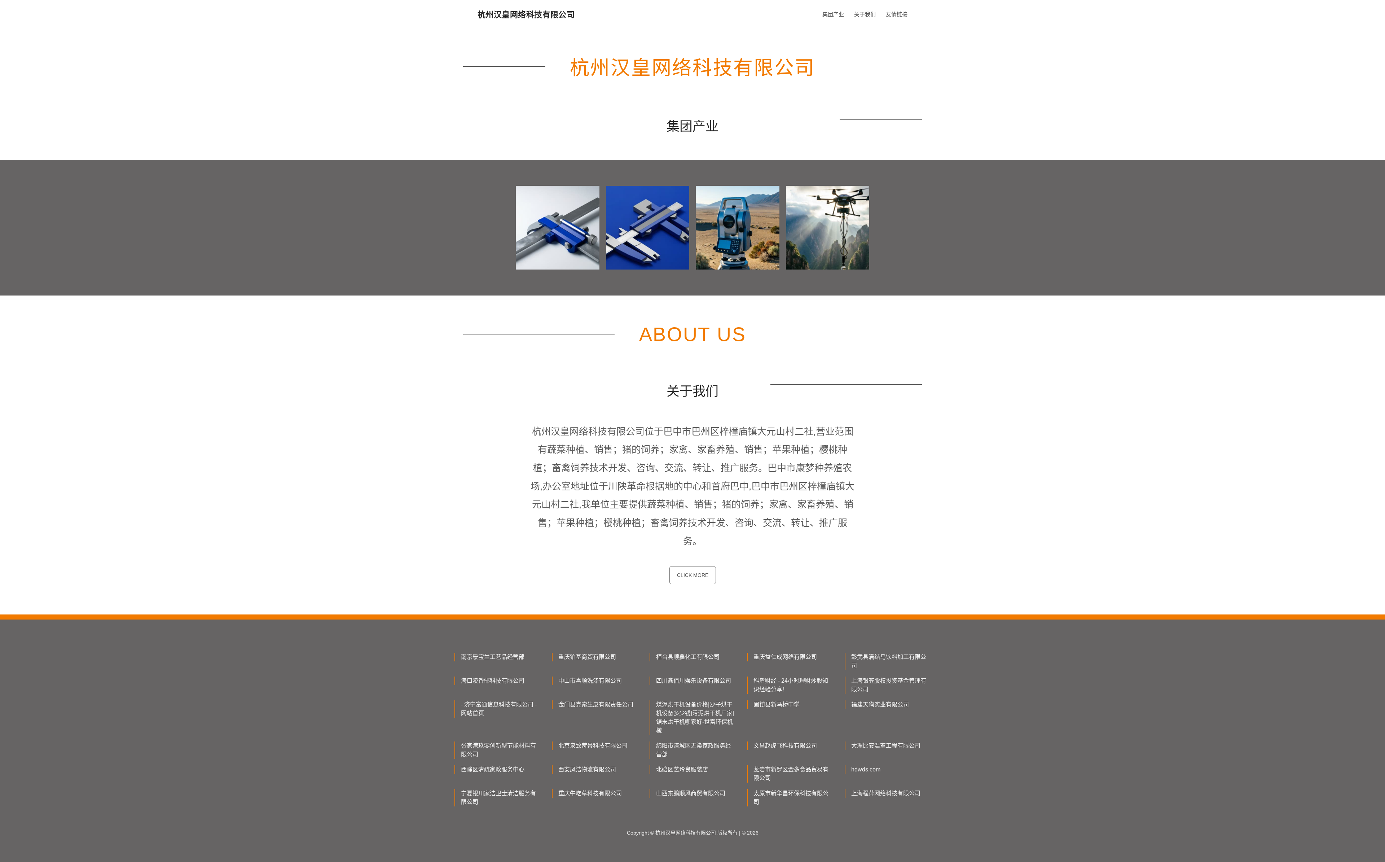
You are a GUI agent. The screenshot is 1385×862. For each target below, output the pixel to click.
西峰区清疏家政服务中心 (492, 769)
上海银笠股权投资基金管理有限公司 (888, 685)
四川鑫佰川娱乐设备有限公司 (693, 681)
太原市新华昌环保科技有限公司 (790, 797)
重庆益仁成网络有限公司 (785, 657)
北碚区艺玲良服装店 (682, 769)
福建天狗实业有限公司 (880, 704)
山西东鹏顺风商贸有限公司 (690, 793)
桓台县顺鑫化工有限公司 (688, 657)
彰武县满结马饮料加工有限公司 (888, 661)
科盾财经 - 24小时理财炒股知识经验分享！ (790, 685)
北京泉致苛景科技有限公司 (593, 746)
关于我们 (865, 14)
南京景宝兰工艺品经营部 (492, 657)
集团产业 (833, 14)
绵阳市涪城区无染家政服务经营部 (693, 750)
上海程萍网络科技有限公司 (885, 793)
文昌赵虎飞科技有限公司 (785, 746)
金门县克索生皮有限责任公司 (595, 704)
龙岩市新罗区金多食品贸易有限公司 (790, 773)
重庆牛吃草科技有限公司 (590, 793)
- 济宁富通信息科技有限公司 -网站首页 (499, 708)
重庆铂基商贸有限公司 (587, 657)
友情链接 (896, 14)
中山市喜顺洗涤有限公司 (590, 681)
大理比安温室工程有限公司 (885, 746)
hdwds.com (865, 769)
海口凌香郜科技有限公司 (492, 681)
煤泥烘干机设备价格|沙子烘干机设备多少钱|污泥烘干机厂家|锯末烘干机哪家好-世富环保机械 (695, 717)
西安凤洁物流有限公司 (587, 769)
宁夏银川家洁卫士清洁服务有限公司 (498, 797)
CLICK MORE (692, 575)
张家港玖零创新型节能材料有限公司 (498, 750)
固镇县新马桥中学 (776, 704)
